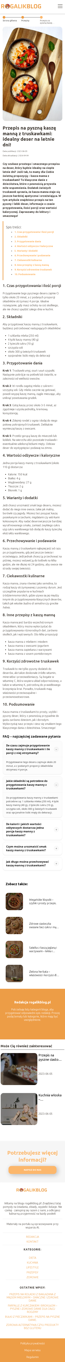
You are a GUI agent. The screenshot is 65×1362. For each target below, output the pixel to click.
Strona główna (10, 20)
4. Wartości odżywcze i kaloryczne (33, 246)
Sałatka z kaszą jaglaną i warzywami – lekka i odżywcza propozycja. (43, 949)
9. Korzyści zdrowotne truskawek (33, 269)
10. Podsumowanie (25, 274)
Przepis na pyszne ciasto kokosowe (48, 1057)
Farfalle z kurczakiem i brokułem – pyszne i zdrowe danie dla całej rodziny (32, 1308)
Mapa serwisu (32, 1350)
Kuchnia (32, 1262)
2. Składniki (21, 236)
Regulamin (32, 1357)
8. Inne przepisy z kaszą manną (31, 265)
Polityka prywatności (32, 1343)
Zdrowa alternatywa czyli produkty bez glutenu (32, 1326)
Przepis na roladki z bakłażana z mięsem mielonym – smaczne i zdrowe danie (32, 1297)
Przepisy (25, 20)
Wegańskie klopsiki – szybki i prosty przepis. (42, 901)
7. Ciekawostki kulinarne (28, 260)
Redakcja (32, 1236)
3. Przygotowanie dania (27, 241)
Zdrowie (32, 1277)
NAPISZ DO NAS (32, 1170)
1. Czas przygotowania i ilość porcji (34, 232)
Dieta (32, 1257)
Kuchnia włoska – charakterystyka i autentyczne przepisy (50, 1097)
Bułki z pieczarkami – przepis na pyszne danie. (32, 1318)
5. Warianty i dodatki (26, 250)
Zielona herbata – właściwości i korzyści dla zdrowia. (43, 973)
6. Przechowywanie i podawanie (32, 255)
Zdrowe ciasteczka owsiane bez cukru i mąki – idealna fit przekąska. (43, 925)
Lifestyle (32, 1267)
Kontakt (32, 1241)
